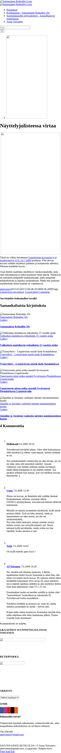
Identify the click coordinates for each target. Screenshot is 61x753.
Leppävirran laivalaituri (12, 292)
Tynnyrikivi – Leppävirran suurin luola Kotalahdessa (27, 354)
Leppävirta (30, 292)
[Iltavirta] (27, 117)
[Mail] (12, 710)
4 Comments (43, 292)
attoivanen (5, 289)
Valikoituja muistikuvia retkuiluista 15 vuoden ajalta (26, 335)
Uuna (10, 490)
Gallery (4, 320)
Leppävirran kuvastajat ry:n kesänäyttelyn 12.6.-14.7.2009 (28, 259)
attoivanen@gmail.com (12, 734)
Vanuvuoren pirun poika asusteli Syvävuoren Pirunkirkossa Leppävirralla (25, 390)
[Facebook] (2, 710)
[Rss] (16, 710)
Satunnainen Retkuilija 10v (14, 317)
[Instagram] (5, 710)
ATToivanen (13, 566)
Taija (9, 546)
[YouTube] (9, 710)
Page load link (7, 751)
